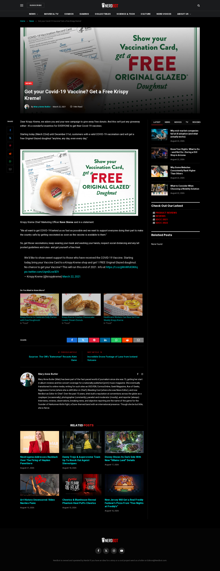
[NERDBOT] (110, 5)
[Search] (198, 5)
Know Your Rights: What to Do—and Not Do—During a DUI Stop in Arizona (185, 152)
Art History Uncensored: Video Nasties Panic (37, 501)
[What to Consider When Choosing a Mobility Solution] (159, 189)
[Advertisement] (110, 59)
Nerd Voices (164, 13)
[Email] (10, 169)
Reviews (196, 122)
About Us (182, 13)
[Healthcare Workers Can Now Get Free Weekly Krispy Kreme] (123, 305)
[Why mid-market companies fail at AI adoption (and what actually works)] (159, 134)
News (32, 13)
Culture (146, 13)
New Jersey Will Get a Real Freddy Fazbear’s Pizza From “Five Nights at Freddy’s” (124, 503)
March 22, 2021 (72, 276)
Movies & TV (51, 13)
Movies (178, 122)
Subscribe (36, 5)
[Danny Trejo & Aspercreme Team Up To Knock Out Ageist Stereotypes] (81, 442)
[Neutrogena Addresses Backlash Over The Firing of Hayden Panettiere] (39, 442)
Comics (68, 13)
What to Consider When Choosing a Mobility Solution (184, 187)
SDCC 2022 (162, 222)
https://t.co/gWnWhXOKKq (122, 267)
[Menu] (21, 5)
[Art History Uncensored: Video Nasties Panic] (39, 485)
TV (187, 122)
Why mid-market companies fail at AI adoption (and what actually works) (184, 134)
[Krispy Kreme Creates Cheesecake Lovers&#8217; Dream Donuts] (81, 305)
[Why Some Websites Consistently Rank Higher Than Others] (159, 171)
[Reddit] (10, 153)
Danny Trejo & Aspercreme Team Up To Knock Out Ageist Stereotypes (81, 460)
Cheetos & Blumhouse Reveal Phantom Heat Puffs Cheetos (79, 501)
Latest (157, 122)
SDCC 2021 (162, 219)
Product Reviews (166, 212)
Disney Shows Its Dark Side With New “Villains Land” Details (123, 459)
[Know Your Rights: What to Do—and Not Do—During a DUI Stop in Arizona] (159, 153)
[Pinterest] (10, 145)
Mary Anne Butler (42, 107)
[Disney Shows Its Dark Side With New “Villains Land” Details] (124, 442)
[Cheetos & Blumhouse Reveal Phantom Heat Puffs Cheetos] (81, 485)
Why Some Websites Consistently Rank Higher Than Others (183, 170)
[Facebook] (10, 130)
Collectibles (103, 13)
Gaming (84, 13)
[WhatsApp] (10, 161)
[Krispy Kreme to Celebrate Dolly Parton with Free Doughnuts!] (39, 305)
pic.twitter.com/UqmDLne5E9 (41, 271)
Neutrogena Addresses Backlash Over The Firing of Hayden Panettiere (39, 460)
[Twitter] (10, 137)
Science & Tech (126, 13)
